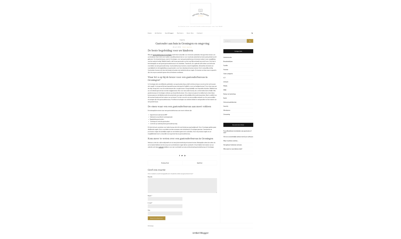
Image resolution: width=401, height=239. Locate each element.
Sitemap (151, 225)
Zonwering (226, 114)
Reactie (150, 177)
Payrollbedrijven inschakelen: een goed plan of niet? (237, 131)
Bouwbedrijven (228, 61)
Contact (200, 33)
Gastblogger (169, 33)
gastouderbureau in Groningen (162, 55)
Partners (180, 33)
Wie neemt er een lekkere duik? (232, 149)
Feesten (225, 69)
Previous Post (165, 163)
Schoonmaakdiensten (229, 102)
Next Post (199, 163)
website (161, 147)
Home (150, 33)
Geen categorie (228, 73)
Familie (182, 40)
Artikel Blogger (200, 232)
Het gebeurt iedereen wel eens (232, 145)
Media (225, 86)
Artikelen (158, 33)
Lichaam (225, 82)
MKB (224, 90)
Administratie (227, 57)
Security (225, 106)
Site (149, 210)
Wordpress (226, 110)
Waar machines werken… (230, 141)
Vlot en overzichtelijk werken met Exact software (238, 137)
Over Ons (190, 33)
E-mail (150, 203)
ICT (224, 78)
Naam (150, 196)
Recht (225, 98)
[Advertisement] (238, 188)
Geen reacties (187, 47)
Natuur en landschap (229, 94)
